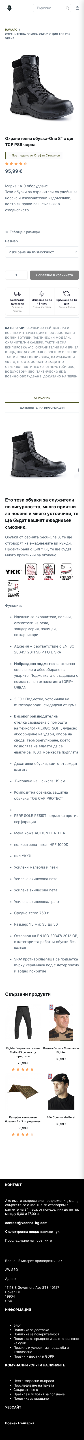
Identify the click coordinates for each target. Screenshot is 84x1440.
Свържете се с (25, 1389)
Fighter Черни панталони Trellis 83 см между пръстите (23, 1052)
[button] (22, 232)
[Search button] (67, 8)
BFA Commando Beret (61, 1117)
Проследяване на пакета (33, 1385)
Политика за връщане (31, 1398)
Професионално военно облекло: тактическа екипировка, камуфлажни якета (42, 357)
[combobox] (48, 8)
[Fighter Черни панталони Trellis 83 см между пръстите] (23, 1022)
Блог (17, 1325)
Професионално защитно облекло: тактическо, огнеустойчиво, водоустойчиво (40, 366)
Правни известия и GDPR (33, 1356)
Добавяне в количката (54, 275)
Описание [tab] (42, 397)
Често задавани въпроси (33, 1381)
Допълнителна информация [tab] (42, 407)
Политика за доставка (31, 1330)
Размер (11, 241)
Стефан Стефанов (47, 155)
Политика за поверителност (36, 1334)
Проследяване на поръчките (28, 1240)
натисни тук (49, 1231)
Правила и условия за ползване (39, 1394)
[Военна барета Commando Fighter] (61, 1022)
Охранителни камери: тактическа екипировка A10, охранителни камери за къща (42, 347)
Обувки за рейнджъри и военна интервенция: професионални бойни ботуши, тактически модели (40, 332)
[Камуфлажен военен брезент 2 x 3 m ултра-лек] (23, 1091)
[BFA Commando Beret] (61, 1091)
